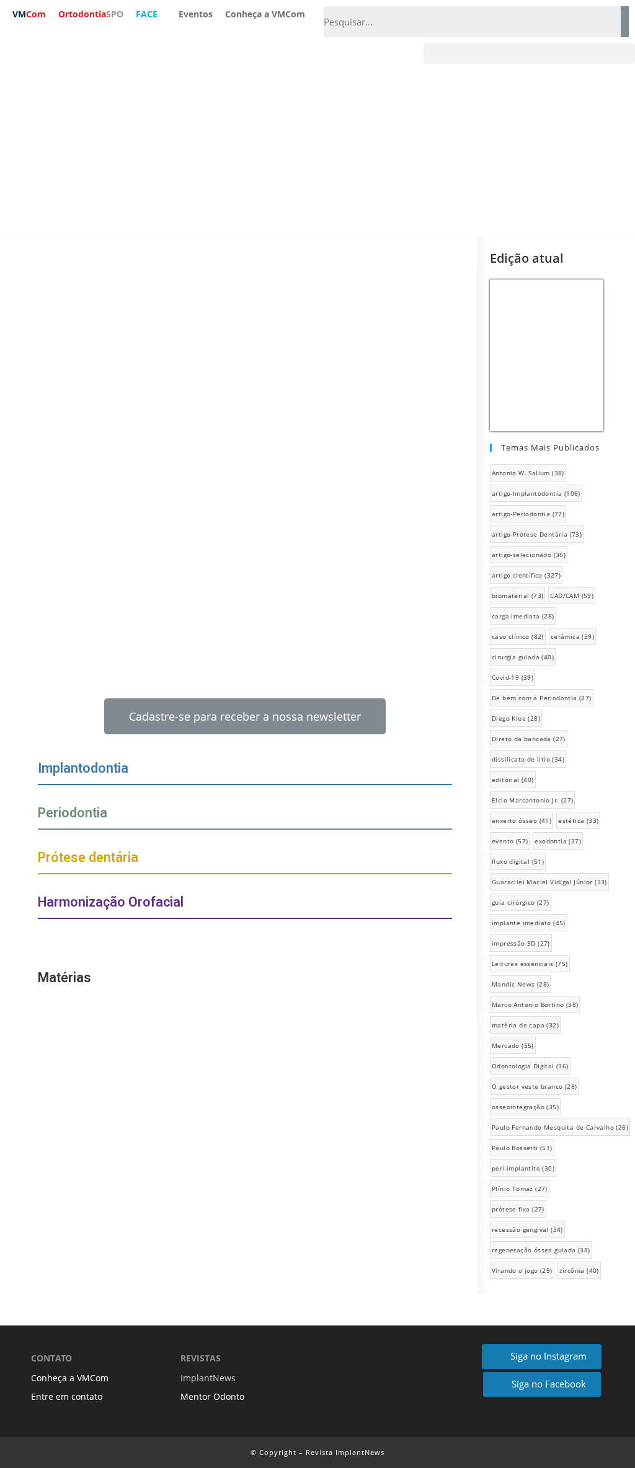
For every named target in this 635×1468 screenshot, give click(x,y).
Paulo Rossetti (522, 1147)
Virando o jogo (522, 1270)
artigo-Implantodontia (536, 493)
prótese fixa (518, 1209)
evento (510, 841)
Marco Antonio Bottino (535, 1004)
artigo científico (526, 575)
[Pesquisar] (625, 21)
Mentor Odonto (212, 1396)
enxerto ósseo (521, 820)
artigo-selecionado (529, 554)
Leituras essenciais (530, 963)
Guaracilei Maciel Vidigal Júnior (549, 881)
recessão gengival (527, 1229)
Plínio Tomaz (520, 1188)
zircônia (579, 1270)
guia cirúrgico (520, 902)
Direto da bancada (529, 738)
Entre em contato (66, 1396)
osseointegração (525, 1106)
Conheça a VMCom (265, 14)
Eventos (196, 14)
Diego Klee (516, 718)
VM (29, 14)
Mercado (513, 1045)
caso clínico (518, 636)
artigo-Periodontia (528, 513)
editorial (513, 779)
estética (578, 820)
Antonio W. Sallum (528, 472)
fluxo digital (518, 861)
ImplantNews (208, 1378)
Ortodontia (90, 14)
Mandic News (520, 984)
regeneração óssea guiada (541, 1250)
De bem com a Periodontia (542, 697)
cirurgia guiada (523, 657)
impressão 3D (521, 943)
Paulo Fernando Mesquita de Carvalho (560, 1127)
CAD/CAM (571, 595)
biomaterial (517, 595)
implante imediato (529, 922)
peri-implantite (523, 1168)
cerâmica (572, 636)
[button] (529, 53)
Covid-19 (512, 677)
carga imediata (523, 616)
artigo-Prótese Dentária (537, 534)
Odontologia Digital (530, 1065)
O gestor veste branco (534, 1086)
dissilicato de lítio (528, 759)
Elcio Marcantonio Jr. (532, 800)
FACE (147, 14)
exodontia (558, 841)
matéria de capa (525, 1025)
